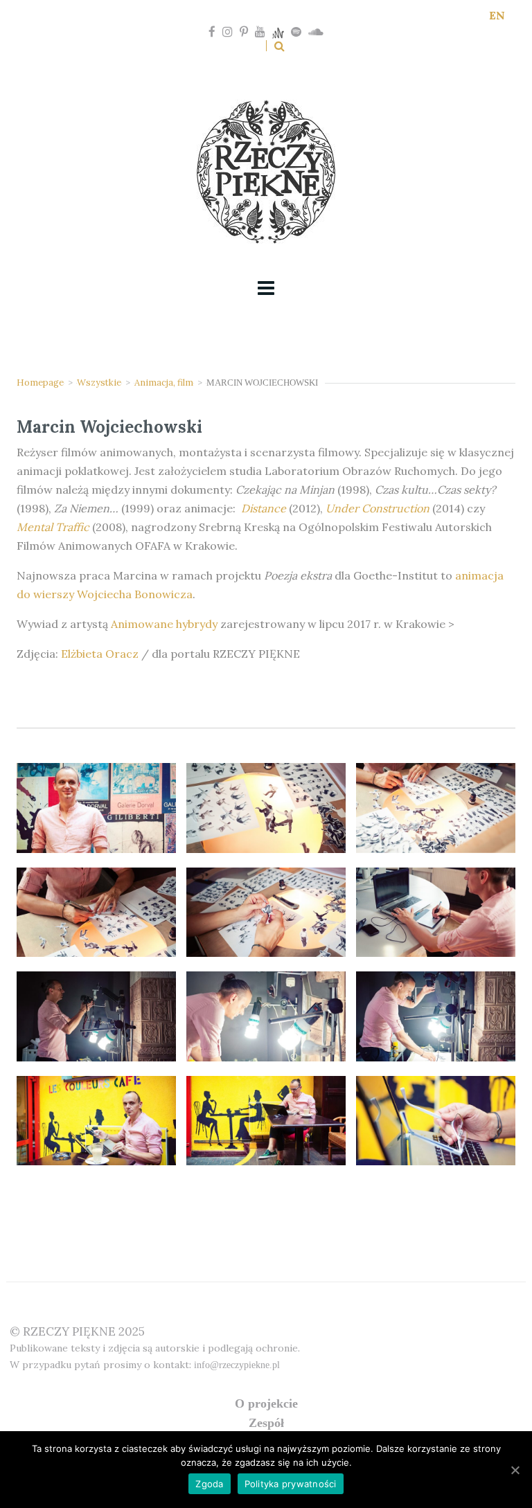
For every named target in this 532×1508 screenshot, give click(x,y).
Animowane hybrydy (164, 624)
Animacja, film (163, 382)
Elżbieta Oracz (100, 654)
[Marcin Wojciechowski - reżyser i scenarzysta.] (96, 808)
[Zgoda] (515, 1470)
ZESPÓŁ (266, 1423)
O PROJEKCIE (266, 1403)
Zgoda (209, 1483)
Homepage (40, 382)
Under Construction (379, 508)
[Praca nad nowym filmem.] (435, 913)
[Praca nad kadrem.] (435, 1016)
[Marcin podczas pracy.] (96, 913)
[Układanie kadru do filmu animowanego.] (266, 1016)
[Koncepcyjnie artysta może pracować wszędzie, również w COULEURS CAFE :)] (266, 1121)
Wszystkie (99, 382)
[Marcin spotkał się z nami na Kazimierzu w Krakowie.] (96, 1121)
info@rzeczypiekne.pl (237, 1365)
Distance (263, 508)
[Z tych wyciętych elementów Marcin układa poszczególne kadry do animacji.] (266, 808)
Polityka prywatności (291, 1483)
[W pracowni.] (96, 1016)
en (497, 15)
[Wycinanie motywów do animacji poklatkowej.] (435, 808)
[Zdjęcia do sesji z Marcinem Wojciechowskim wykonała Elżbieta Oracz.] (435, 1121)
